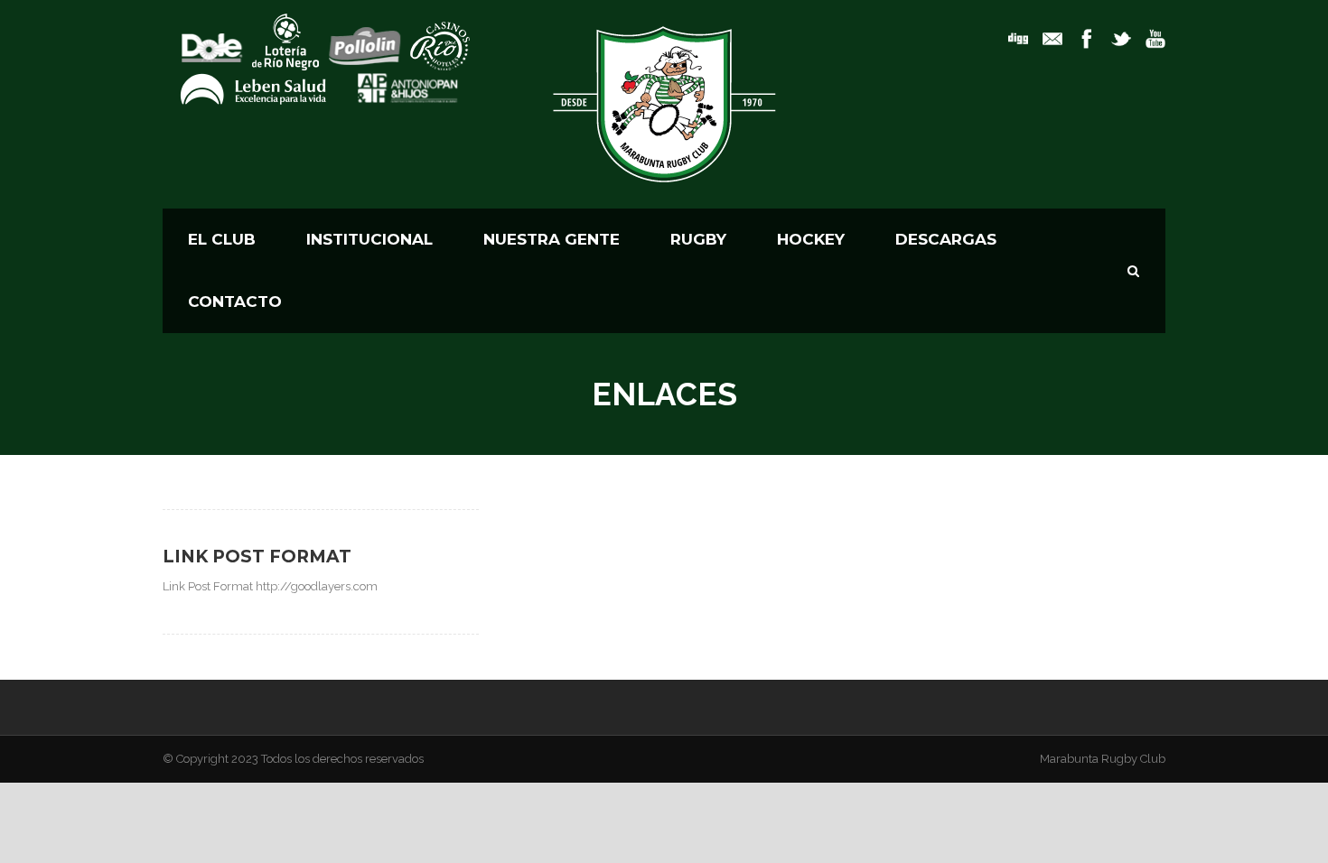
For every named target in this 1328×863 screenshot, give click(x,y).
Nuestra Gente (551, 239)
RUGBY (698, 239)
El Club (222, 239)
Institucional (369, 239)
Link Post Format (257, 556)
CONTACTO (235, 301)
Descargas (945, 239)
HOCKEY (811, 239)
